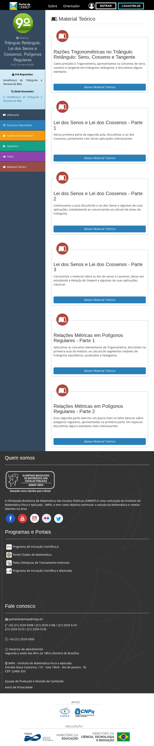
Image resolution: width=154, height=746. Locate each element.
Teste (9, 156)
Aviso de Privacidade (19, 687)
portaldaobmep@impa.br (25, 619)
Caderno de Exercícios (19, 135)
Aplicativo (12, 146)
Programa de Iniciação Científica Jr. (36, 546)
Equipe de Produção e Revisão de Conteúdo (34, 681)
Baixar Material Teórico (99, 87)
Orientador (71, 6)
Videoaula (12, 115)
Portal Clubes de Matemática (32, 554)
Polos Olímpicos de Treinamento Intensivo (40, 563)
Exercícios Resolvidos (19, 125)
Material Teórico (16, 167)
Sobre (52, 6)
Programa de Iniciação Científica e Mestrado (42, 571)
